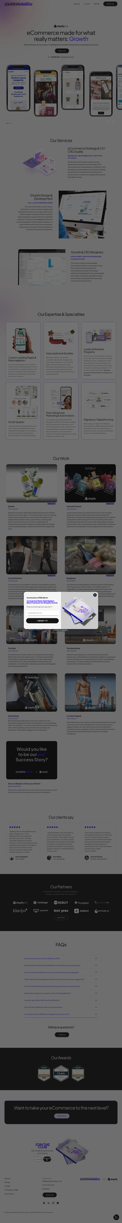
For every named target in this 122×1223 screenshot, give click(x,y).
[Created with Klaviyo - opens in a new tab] (61, 630)
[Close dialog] (95, 595)
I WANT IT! (42, 620)
